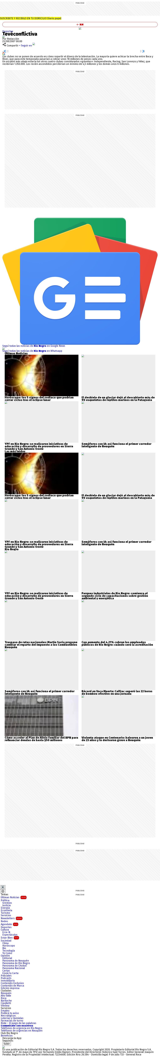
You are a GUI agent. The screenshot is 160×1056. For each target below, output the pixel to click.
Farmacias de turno (12, 1020)
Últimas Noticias (13, 897)
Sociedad (6, 940)
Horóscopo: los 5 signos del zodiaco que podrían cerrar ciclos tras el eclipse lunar (39, 399)
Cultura (5, 930)
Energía (5, 908)
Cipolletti (6, 1003)
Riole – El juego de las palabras (18, 1023)
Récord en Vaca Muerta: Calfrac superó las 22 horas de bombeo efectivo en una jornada (117, 693)
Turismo (5, 913)
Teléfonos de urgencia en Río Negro (21, 1028)
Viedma (5, 1005)
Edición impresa (10, 988)
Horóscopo (8, 945)
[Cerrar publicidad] (3, 887)
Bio (4, 948)
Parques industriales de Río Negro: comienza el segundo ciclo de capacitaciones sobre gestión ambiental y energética (115, 596)
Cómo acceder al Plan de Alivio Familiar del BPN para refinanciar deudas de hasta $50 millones (41, 739)
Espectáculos (10, 935)
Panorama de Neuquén (15, 960)
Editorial (7, 958)
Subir (7, 1043)
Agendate (9, 924)
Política (5, 900)
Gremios (7, 903)
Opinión (5, 955)
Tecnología (8, 950)
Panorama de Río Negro (16, 963)
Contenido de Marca (12, 985)
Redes (4, 921)
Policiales (6, 975)
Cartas (6, 970)
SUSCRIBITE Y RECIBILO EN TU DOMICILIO (30, 18)
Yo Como (7, 953)
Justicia (6, 905)
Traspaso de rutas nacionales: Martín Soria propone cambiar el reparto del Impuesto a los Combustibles (41, 643)
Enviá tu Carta (10, 973)
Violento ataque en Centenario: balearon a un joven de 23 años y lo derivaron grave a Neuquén (117, 739)
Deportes (7, 31)
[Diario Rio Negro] (3, 1047)
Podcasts (6, 978)
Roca (3, 998)
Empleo (5, 1010)
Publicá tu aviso (10, 1013)
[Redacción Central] (3, 36)
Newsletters (11, 918)
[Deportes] (80, 28)
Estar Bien (9, 937)
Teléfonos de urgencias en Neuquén (21, 1030)
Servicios (6, 915)
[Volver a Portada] (80, 24)
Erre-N (6, 932)
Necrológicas (8, 1015)
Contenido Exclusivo (12, 983)
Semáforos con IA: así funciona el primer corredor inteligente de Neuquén (116, 445)
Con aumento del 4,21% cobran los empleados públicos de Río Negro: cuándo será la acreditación (117, 643)
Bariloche (6, 1000)
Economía (6, 910)
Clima (5, 943)
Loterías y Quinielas (12, 1018)
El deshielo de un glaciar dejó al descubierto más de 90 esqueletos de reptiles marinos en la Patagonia (118, 399)
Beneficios (7, 1035)
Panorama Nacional (13, 968)
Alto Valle (6, 995)
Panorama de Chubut (14, 965)
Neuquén (6, 993)
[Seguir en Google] (3, 53)
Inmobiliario (8, 980)
